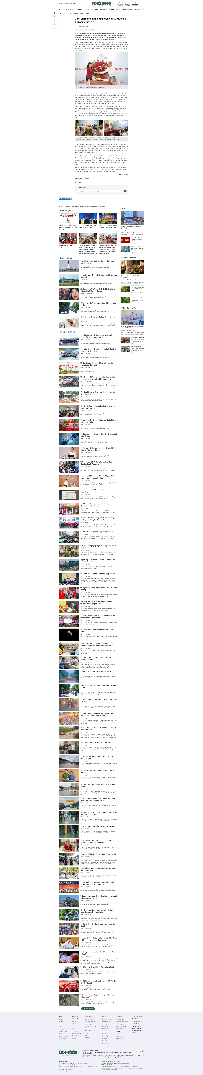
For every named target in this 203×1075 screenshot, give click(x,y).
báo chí (68, 206)
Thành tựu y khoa (63, 1031)
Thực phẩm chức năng (121, 1028)
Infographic (87, 1037)
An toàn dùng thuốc (76, 1031)
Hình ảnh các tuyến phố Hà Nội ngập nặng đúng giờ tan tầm (98, 785)
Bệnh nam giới (105, 1026)
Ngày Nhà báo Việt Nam (78, 206)
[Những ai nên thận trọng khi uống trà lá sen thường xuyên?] (132, 267)
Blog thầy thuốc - (125, 330)
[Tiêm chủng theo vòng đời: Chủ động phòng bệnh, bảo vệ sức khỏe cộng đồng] (132, 218)
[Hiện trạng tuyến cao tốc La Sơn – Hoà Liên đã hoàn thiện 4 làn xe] (69, 565)
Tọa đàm (74, 1021)
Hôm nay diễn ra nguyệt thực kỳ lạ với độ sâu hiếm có (97, 631)
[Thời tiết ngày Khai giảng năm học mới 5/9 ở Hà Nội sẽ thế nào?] (69, 986)
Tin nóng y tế (62, 1029)
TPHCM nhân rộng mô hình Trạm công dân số (97, 967)
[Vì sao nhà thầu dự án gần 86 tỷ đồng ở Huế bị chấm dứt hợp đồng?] (69, 761)
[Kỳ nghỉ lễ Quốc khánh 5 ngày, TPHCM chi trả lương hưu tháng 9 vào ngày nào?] (69, 845)
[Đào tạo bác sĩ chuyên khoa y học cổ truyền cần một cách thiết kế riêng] (132, 317)
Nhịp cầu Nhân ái (136, 1026)
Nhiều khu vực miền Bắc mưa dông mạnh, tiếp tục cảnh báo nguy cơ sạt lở (98, 813)
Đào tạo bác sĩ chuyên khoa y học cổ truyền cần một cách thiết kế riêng (132, 327)
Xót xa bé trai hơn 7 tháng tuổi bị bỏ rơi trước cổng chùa (97, 491)
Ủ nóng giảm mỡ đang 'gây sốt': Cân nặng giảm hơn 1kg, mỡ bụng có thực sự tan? (97, 714)
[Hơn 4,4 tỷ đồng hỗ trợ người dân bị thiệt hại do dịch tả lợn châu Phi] (69, 411)
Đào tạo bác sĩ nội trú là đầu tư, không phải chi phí (137, 347)
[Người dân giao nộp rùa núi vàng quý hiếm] (69, 747)
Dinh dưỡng (112, 9)
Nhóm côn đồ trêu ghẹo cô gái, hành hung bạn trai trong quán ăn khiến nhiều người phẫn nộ (98, 378)
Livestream (74, 1026)
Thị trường (136, 9)
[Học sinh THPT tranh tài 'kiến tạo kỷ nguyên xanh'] (69, 579)
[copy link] (54, 20)
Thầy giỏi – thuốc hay (90, 1019)
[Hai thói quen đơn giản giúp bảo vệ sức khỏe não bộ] (69, 322)
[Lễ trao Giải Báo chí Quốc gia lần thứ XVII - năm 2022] (88, 218)
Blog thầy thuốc (129, 308)
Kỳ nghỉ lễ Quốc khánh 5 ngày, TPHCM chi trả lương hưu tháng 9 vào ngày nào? (97, 841)
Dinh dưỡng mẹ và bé (121, 1019)
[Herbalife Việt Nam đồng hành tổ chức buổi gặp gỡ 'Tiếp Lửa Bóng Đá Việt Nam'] (69, 523)
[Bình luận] (54, 29)
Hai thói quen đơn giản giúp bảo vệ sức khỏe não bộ (98, 318)
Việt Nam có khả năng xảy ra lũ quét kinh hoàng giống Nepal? (98, 996)
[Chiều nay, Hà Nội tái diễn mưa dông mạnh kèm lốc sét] (69, 929)
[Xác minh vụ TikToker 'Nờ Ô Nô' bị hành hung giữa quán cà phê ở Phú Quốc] (69, 294)
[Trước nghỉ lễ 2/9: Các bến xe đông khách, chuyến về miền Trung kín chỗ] (69, 467)
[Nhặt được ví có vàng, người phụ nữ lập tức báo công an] (69, 775)
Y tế (63, 9)
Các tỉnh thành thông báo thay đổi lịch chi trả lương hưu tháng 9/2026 (97, 659)
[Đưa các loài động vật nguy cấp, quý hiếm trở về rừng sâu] (69, 551)
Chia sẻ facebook (65, 198)
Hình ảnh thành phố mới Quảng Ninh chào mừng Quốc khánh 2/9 (96, 364)
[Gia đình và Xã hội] (120, 5)
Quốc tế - (83, 263)
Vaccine (74, 1038)
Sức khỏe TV (80, 9)
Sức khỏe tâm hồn (106, 1031)
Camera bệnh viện (63, 1038)
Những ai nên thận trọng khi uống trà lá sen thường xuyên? (131, 276)
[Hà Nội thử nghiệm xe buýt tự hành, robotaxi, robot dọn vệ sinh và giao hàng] (69, 915)
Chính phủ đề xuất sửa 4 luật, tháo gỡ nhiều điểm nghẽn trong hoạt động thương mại (98, 939)
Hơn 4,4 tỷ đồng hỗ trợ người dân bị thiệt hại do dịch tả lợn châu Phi (97, 407)
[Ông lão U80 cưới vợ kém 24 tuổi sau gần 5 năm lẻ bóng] (69, 593)
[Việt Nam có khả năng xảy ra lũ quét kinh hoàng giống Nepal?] (69, 1000)
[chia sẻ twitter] (54, 17)
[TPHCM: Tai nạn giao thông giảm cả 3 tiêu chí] (69, 537)
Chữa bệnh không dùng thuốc (90, 1027)
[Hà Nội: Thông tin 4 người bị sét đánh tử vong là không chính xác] (69, 732)
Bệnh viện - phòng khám (90, 1021)
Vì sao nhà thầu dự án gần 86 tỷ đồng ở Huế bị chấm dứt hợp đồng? (97, 757)
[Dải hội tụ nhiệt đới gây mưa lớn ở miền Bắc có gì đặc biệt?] (69, 704)
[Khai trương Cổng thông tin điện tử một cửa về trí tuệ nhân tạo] (69, 439)
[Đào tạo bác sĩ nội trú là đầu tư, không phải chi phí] (125, 349)
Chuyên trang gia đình (137, 1030)
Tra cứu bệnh (73, 9)
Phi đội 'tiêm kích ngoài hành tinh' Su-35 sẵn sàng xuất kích (98, 276)
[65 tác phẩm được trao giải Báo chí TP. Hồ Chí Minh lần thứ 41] (108, 218)
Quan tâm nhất (78, 178)
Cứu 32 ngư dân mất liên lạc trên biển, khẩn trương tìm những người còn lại (96, 336)
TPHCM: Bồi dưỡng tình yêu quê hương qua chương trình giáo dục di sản (96, 505)
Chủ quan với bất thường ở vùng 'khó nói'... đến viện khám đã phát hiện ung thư (137, 248)
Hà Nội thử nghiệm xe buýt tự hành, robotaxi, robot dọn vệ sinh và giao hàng (96, 911)
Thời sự (67, 9)
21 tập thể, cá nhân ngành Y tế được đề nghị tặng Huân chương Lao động (137, 239)
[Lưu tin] (54, 24)
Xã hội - (82, 307)
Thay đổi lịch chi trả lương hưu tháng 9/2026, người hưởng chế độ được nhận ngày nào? (97, 645)
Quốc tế (81, 13)
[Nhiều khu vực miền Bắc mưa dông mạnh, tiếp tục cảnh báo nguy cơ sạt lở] (69, 817)
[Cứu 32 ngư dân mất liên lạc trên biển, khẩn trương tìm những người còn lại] (69, 340)
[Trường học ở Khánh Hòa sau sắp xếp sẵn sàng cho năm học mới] (69, 873)
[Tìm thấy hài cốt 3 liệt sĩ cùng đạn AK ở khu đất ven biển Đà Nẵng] (69, 397)
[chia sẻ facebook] (54, 13)
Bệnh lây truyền (119, 1038)
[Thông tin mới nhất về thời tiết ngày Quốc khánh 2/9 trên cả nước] (69, 425)
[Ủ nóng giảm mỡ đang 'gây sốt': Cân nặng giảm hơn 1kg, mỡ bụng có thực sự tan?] (69, 718)
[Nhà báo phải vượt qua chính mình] (68, 238)
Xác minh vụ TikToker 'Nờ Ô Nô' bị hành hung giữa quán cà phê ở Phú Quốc (97, 290)
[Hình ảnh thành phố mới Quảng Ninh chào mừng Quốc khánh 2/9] (69, 368)
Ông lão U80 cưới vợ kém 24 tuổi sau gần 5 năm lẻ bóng (98, 589)
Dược (92, 9)
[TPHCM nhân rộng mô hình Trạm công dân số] (69, 972)
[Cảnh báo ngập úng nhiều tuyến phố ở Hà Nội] (69, 831)
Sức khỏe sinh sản (120, 1036)
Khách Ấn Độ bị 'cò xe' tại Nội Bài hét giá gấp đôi (98, 854)
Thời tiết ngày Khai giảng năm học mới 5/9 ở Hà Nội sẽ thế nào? (98, 982)
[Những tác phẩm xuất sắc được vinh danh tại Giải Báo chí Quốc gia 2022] (68, 218)
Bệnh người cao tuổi (107, 1019)
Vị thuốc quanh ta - (125, 279)
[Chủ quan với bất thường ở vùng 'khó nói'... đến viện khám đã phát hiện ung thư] (125, 249)
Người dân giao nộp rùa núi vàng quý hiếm (96, 742)
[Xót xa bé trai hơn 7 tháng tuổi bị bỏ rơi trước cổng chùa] (69, 495)
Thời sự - (83, 293)
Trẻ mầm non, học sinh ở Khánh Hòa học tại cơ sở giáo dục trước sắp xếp (98, 897)
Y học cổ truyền (98, 9)
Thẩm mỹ (104, 1040)
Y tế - (122, 230)
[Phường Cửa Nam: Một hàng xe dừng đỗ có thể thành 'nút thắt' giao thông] (69, 621)
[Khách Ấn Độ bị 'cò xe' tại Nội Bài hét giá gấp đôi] (69, 859)
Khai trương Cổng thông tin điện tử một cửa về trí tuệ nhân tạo (98, 435)
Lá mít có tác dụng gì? (136, 297)
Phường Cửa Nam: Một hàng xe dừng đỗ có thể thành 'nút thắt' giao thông (97, 617)
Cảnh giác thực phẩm (121, 1026)
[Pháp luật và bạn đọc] (127, 5)
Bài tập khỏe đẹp (106, 1043)
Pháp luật (75, 13)
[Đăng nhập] (135, 2)
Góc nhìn (87, 13)
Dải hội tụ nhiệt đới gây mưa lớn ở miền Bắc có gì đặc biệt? (98, 700)
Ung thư (104, 1033)
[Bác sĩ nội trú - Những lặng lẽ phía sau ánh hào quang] (125, 340)
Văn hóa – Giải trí (136, 1028)
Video (86, 1035)
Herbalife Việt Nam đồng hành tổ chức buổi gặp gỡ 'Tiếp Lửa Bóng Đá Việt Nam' (98, 519)
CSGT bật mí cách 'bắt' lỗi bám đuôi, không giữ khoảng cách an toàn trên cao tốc (97, 799)
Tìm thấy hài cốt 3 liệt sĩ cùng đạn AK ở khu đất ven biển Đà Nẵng (97, 393)
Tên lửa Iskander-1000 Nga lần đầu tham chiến (97, 261)
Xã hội (70, 13)
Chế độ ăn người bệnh (121, 1024)
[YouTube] (140, 1051)
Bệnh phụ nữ (105, 1024)
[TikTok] (119, 2)
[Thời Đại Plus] (135, 5)
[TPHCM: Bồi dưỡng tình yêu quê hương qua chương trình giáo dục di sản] (69, 509)
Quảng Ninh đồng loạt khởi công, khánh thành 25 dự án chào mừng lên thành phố (98, 883)
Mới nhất (86, 178)
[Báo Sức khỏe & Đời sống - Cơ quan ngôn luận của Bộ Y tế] (101, 4)
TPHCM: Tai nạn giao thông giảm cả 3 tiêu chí (97, 532)
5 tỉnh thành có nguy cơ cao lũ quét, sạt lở (95, 671)
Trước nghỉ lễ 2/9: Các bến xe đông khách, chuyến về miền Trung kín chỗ (96, 463)
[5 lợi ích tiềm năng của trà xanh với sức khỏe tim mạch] (125, 289)
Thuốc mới (74, 1035)
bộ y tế (103, 206)
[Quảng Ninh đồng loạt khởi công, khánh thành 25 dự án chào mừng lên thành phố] (69, 887)
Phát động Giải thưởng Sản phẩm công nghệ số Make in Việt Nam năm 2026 (97, 449)
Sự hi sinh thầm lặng (63, 1036)
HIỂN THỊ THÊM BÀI (88, 1009)
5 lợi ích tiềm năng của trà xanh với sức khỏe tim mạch (137, 289)
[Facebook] (122, 2)
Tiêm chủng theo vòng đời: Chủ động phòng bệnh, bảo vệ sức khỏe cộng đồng (131, 227)
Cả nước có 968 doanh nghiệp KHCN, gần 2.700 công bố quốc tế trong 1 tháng (98, 477)
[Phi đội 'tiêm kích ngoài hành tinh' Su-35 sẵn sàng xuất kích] (69, 280)
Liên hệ (140, 1055)
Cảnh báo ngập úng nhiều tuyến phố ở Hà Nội (97, 826)
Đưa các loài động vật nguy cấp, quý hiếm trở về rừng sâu (98, 547)
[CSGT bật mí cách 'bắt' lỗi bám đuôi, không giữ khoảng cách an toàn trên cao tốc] (69, 803)
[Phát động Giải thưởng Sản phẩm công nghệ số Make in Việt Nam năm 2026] (69, 453)
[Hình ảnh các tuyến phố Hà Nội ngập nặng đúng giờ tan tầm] (69, 789)
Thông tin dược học (76, 1033)
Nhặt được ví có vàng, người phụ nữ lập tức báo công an (97, 771)
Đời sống (134, 1032)
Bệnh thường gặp (106, 1021)
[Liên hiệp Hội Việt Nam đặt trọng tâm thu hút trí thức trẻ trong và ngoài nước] (69, 607)
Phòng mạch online (127, 9)
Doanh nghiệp (135, 1023)
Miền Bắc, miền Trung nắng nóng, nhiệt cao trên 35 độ (98, 304)
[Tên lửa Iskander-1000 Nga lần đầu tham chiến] (69, 266)
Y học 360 (87, 9)
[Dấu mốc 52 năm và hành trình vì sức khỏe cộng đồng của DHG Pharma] (69, 354)
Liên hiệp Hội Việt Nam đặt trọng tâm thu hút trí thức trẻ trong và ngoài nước (98, 603)
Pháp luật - (83, 381)
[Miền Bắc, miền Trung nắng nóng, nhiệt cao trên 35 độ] (69, 308)
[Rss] (142, 1051)
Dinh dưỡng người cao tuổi (122, 1021)
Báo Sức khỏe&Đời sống (93, 206)
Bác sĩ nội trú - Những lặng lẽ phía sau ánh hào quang (137, 338)
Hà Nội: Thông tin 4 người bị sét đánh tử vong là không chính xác (98, 728)
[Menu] (141, 9)
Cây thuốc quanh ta (89, 1024)
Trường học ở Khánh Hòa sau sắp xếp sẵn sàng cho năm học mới (97, 869)
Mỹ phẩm (104, 1038)
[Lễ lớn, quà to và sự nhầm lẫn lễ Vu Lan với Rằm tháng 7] (69, 957)
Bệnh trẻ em (105, 1028)
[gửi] (125, 191)
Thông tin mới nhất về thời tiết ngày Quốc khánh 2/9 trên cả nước (98, 421)
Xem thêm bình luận (80, 182)
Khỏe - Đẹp (118, 9)
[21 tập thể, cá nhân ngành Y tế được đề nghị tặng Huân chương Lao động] (125, 240)
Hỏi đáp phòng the (120, 1033)
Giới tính (105, 9)
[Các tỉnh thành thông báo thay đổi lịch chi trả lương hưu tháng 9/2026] (69, 662)
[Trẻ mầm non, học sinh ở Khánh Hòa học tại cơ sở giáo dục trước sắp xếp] (69, 901)
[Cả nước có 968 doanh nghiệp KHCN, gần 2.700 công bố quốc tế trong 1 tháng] (69, 481)
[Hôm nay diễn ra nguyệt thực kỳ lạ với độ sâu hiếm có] (69, 635)
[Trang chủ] (60, 9)
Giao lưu (74, 1023)
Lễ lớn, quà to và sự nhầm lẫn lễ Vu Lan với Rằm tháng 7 (98, 953)
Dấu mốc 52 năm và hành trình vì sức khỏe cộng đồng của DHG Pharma (98, 350)
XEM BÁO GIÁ (115, 1061)
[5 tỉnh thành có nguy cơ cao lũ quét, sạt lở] (69, 676)
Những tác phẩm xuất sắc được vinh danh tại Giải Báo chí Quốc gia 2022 (68, 227)
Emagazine (87, 1033)
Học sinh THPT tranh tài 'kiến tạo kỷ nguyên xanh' (98, 574)
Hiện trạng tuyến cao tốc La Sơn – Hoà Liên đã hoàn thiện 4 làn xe (97, 561)
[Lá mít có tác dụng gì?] (125, 300)
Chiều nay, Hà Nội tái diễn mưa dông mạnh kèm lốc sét (97, 925)
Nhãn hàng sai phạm (137, 1021)
